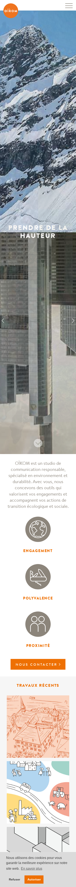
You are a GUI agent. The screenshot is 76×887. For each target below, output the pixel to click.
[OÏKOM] (10, 10)
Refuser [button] (14, 879)
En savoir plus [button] (31, 868)
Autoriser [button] (34, 879)
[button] (3, 321)
